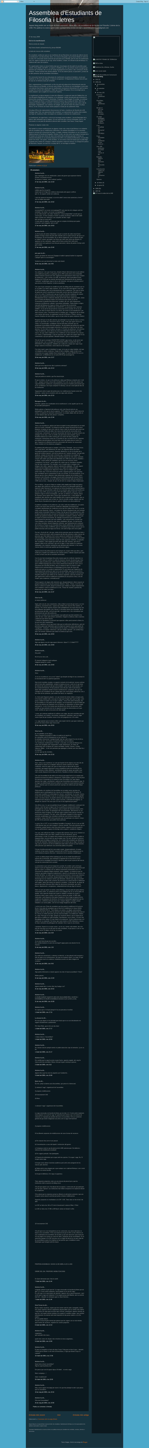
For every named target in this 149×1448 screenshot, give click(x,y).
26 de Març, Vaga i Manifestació (100, 103)
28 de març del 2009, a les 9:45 (44, 263)
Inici (59, 1415)
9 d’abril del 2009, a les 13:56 (43, 1341)
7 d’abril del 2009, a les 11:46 (43, 1299)
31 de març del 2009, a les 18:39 (44, 1001)
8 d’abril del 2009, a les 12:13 (43, 1325)
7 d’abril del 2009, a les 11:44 (43, 1281)
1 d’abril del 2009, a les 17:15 (43, 1012)
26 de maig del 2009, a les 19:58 (44, 1403)
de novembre (101, 84)
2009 (97, 82)
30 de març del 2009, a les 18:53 (44, 634)
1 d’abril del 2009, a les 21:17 (43, 1052)
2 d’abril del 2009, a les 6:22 (43, 1064)
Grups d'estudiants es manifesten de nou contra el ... (100, 140)
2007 (97, 191)
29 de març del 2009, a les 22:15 (44, 395)
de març (99, 92)
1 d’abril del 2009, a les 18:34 (43, 1039)
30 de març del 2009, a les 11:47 (44, 592)
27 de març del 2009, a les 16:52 (44, 202)
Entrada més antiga (81, 1415)
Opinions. (99, 179)
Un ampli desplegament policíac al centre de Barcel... (100, 120)
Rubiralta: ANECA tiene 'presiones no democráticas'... (100, 161)
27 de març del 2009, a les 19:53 (44, 225)
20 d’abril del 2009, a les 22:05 (44, 1379)
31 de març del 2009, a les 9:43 (44, 963)
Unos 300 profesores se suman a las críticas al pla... (100, 150)
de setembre (100, 88)
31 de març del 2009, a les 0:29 (44, 933)
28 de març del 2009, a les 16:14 (44, 368)
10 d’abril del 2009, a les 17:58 (44, 1355)
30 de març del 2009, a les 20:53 (44, 725)
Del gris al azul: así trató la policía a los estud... (100, 111)
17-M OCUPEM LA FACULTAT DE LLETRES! (100, 129)
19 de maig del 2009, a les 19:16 (44, 1392)
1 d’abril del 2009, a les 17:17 (43, 1028)
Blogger (85, 1442)
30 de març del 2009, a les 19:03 (44, 645)
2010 (97, 79)
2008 (97, 188)
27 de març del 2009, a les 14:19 (44, 182)
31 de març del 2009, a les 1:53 (44, 947)
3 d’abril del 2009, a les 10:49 (43, 1075)
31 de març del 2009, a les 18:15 (44, 989)
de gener (99, 185)
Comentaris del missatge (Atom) (47, 1419)
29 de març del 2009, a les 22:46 (44, 417)
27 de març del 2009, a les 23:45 (44, 247)
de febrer (100, 182)
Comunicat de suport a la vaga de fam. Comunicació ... (100, 173)
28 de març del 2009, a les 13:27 (44, 357)
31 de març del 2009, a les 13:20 (44, 978)
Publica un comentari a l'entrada (42, 1406)
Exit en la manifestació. (100, 96)
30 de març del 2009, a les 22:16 (44, 754)
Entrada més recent (37, 1415)
